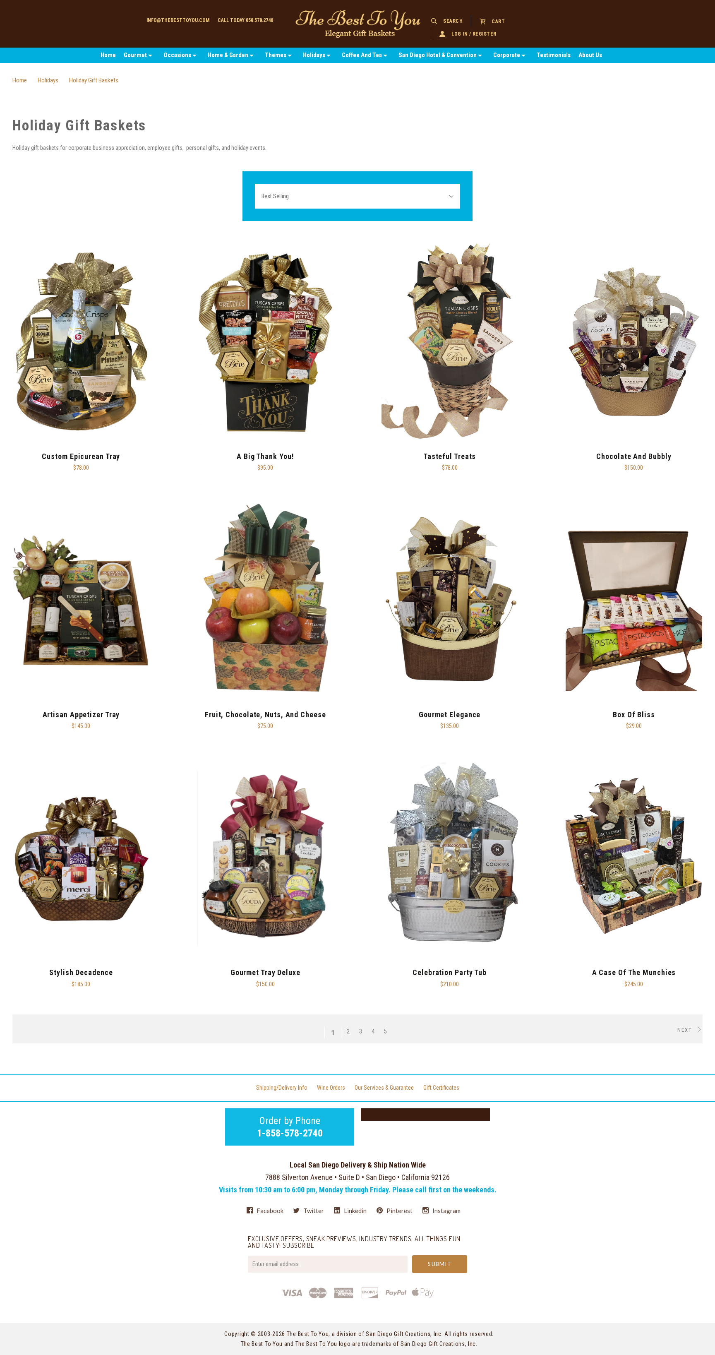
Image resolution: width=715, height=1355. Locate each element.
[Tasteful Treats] (449, 342)
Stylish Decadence (81, 972)
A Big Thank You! (265, 456)
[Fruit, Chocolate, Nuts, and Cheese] (265, 600)
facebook (269, 1210)
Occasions (177, 55)
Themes (275, 55)
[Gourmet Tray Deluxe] (265, 858)
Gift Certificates (441, 1087)
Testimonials (554, 55)
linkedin (355, 1210)
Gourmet (135, 55)
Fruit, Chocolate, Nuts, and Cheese (265, 714)
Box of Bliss (634, 714)
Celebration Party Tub (450, 972)
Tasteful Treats (449, 456)
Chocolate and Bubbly (633, 456)
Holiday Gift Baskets (93, 80)
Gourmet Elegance (449, 714)
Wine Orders (331, 1087)
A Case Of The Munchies (634, 972)
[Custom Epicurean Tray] (81, 342)
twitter (313, 1210)
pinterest (399, 1210)
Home (108, 55)
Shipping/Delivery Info (281, 1087)
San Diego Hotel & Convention (437, 55)
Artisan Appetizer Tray (81, 714)
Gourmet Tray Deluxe (265, 972)
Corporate (506, 55)
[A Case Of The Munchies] (634, 858)
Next (685, 1030)
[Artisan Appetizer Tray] (81, 600)
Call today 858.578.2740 (245, 20)
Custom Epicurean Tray (81, 456)
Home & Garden (228, 55)
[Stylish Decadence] (81, 858)
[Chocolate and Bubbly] (634, 342)
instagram (446, 1210)
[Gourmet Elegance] (449, 600)
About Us (590, 55)
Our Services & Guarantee (384, 1087)
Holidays (314, 55)
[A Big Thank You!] (265, 342)
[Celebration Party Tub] (449, 858)
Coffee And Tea (362, 55)
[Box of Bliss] (634, 600)
